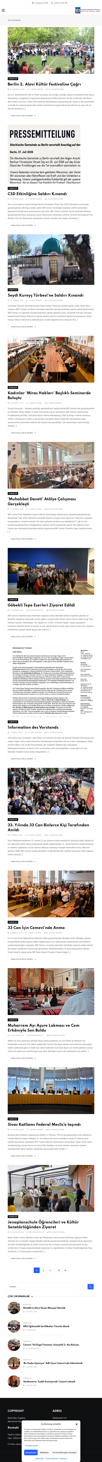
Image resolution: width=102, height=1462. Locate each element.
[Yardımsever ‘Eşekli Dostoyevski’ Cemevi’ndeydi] (14, 1381)
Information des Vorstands (33, 728)
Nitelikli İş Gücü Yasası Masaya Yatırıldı (44, 1308)
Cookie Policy (39, 1458)
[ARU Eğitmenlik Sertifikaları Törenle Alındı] (14, 1326)
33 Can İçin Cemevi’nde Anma (36, 928)
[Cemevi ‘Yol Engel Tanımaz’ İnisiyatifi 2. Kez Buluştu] (14, 1345)
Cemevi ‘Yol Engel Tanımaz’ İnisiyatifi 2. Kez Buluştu (51, 1345)
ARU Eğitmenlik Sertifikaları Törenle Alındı (46, 1326)
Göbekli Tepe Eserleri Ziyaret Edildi (41, 605)
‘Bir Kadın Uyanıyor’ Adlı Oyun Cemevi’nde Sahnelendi (52, 1363)
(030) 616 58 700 (60, 3)
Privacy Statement (51, 1458)
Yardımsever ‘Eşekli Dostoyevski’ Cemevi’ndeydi (49, 1382)
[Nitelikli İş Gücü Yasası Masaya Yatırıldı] (14, 1308)
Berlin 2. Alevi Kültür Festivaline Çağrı (44, 84)
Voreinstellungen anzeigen (64, 1452)
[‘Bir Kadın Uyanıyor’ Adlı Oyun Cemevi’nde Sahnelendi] (14, 1363)
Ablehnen (44, 1452)
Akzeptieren (31, 1452)
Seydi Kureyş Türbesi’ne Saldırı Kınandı (45, 295)
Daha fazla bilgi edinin (22, 116)
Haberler (27, 1304)
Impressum (63, 1458)
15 (58, 1270)
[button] (76, 1424)
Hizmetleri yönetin (31, 1445)
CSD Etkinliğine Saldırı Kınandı (37, 194)
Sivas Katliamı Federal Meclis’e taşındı (44, 1125)
